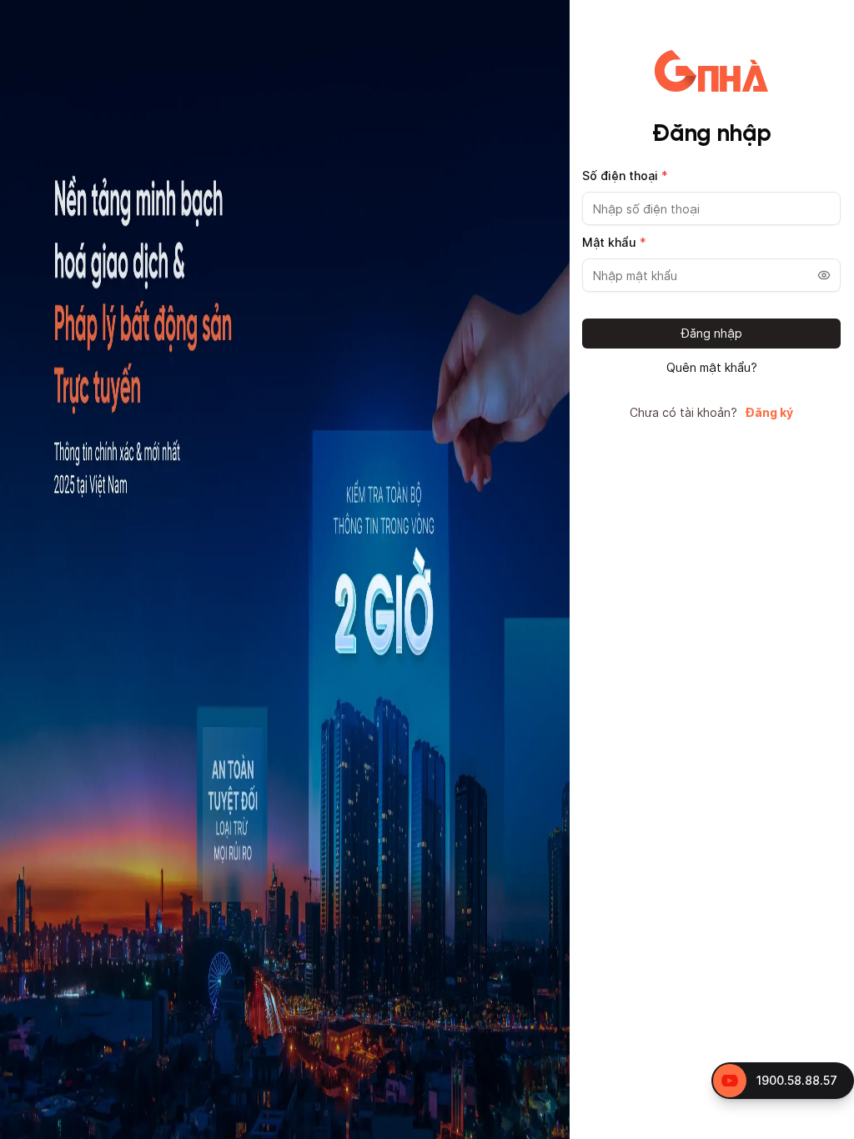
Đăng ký (769, 413)
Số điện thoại (625, 175)
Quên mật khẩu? (711, 368)
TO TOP (825, 1127)
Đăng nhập (711, 333)
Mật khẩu (614, 242)
